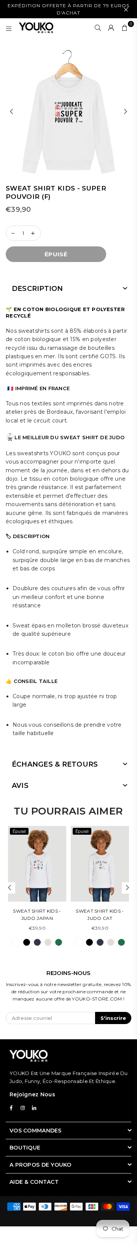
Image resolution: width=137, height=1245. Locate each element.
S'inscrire (113, 1018)
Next (125, 112)
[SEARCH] (98, 27)
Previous (11, 112)
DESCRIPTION (37, 288)
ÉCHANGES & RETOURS (55, 764)
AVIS (20, 785)
